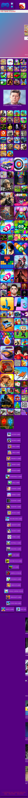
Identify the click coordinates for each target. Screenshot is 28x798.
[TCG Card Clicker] (3, 64)
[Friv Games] (12, 4)
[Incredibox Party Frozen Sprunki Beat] (24, 122)
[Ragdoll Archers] (24, 136)
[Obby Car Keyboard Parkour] (17, 78)
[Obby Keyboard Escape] (24, 84)
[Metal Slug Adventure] (3, 156)
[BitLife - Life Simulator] (3, 136)
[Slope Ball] (17, 142)
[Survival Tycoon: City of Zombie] (10, 149)
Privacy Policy (12, 793)
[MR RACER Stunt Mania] (10, 142)
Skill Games (16, 446)
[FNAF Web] (17, 122)
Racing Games (16, 440)
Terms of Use (20, 793)
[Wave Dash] (3, 129)
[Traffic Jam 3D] (10, 122)
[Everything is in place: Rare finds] (10, 84)
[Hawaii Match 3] (10, 78)
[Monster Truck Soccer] (3, 142)
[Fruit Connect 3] (3, 149)
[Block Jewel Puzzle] (24, 64)
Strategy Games (16, 458)
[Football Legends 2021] (10, 71)
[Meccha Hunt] (24, 129)
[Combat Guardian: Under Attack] (24, 115)
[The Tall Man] (17, 129)
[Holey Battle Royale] (22, 8)
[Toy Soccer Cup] (24, 78)
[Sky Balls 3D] (10, 156)
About (5, 793)
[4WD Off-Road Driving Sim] (24, 142)
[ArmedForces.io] (10, 129)
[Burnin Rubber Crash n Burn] (3, 78)
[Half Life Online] (3, 115)
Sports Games (16, 464)
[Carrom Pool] (17, 149)
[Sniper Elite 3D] (10, 136)
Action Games (16, 434)
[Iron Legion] (17, 84)
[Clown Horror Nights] (17, 64)
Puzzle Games (16, 470)
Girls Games (16, 452)
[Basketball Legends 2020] (24, 71)
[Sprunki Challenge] (17, 115)
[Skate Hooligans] (17, 136)
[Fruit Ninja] (3, 122)
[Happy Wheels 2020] (3, 71)
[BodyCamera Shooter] (24, 149)
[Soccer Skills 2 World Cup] (10, 115)
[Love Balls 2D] (10, 64)
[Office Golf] (3, 84)
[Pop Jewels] (17, 71)
